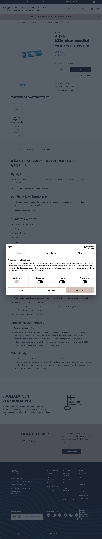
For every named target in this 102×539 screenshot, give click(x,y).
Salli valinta (51, 290)
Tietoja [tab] (80, 253)
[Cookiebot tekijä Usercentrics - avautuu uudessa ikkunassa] (85, 247)
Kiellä (22, 290)
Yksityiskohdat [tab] (51, 253)
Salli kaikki (80, 290)
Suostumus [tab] (21, 253)
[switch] (40, 281)
